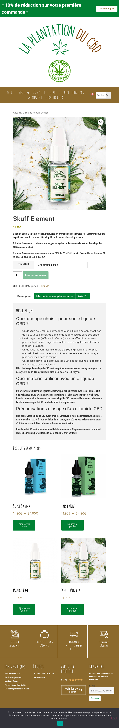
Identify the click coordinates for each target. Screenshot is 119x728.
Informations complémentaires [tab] (54, 296)
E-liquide (64, 92)
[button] (101, 122)
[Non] (114, 718)
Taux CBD (23, 264)
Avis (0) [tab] (83, 296)
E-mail (92, 685)
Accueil (11, 92)
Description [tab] (24, 296)
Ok (60, 723)
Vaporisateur (35, 97)
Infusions (78, 92)
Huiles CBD (50, 92)
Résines (36, 92)
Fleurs (22, 92)
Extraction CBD (54, 97)
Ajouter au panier (35, 275)
